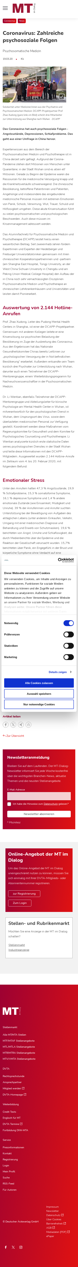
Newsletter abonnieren (39, 814)
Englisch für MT (11, 1118)
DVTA (6, 1068)
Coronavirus (9, 21)
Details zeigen (58, 671)
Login (6, 1165)
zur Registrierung (24, 894)
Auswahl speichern (39, 693)
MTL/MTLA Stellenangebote (19, 1047)
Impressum (52, 1207)
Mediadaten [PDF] (56, 1232)
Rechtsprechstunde (13, 1076)
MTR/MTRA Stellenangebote (19, 1053)
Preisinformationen (13, 1147)
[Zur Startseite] (24, 8)
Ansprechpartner (12, 1082)
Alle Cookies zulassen (39, 683)
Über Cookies (53, 1219)
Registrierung (10, 1159)
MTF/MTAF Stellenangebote (18, 1041)
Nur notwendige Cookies (39, 704)
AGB (49, 1228)
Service (7, 1140)
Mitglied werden (12, 1088)
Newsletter (52, 1211)
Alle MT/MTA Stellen (14, 1035)
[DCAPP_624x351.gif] (34, 84)
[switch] (65, 633)
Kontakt (7, 1153)
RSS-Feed (8, 1183)
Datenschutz (51, 804)
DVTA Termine (11, 1124)
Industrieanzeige (19, 950)
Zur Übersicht (15, 736)
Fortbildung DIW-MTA (15, 1130)
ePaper (50, 1236)
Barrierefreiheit (54, 1223)
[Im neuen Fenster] (13, 1247)
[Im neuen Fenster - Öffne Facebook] (6, 1247)
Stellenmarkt (17, 945)
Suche (6, 1177)
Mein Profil (9, 1171)
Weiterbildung (11, 1104)
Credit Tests (9, 1112)
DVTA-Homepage (13, 1094)
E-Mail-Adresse (16, 789)
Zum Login (20, 903)
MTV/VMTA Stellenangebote (19, 1059)
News (21, 21)
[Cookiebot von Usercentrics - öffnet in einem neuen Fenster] (58, 560)
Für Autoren (10, 1190)
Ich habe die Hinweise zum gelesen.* (41, 804)
